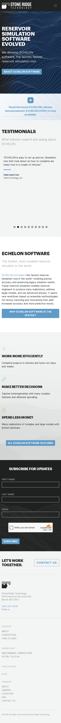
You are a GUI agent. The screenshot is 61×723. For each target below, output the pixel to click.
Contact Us (47, 562)
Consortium (9, 635)
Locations (7, 693)
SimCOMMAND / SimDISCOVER (17, 653)
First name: (8, 479)
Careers (6, 690)
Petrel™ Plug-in (10, 656)
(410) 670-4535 (10, 606)
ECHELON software (13, 275)
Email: (5, 509)
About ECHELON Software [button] (22, 71)
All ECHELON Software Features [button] (30, 443)
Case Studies (9, 638)
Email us (5, 609)
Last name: (8, 494)
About (5, 631)
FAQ (4, 697)
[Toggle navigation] (55, 5)
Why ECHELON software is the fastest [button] (30, 313)
